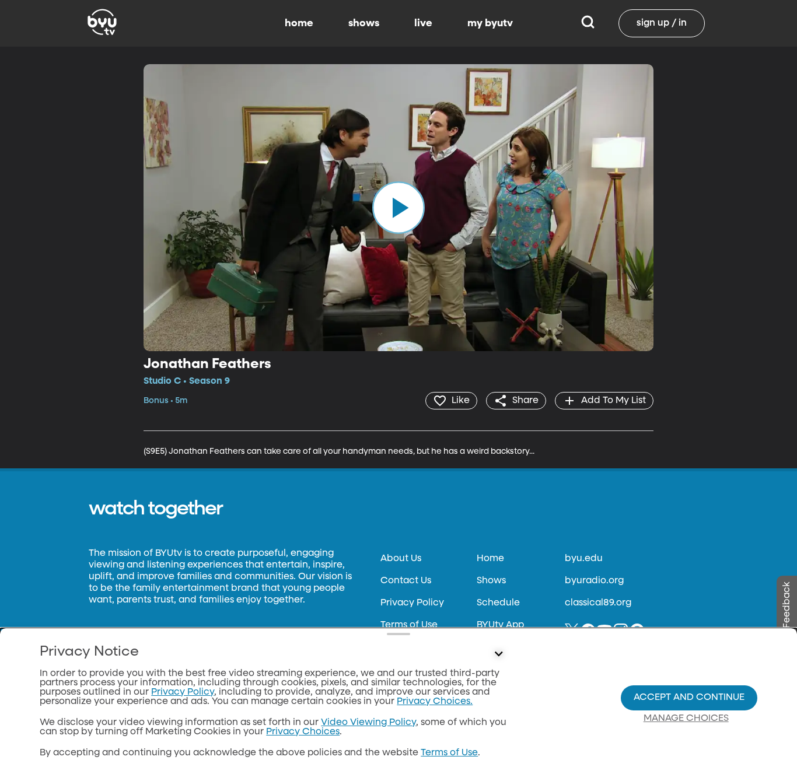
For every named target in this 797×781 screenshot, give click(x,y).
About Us (400, 558)
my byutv (490, 23)
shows (363, 23)
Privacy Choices (303, 732)
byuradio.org (594, 581)
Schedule (498, 603)
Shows (491, 581)
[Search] (587, 23)
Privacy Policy (412, 603)
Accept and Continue (689, 697)
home (299, 23)
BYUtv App (500, 625)
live (423, 23)
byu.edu (584, 558)
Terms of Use (409, 625)
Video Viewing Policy (368, 722)
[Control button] (498, 654)
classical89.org (598, 603)
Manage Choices (686, 718)
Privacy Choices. (435, 701)
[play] (398, 207)
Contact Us (405, 581)
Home (490, 558)
